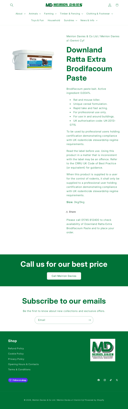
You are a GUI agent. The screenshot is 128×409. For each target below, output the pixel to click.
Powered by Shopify (94, 400)
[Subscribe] (89, 320)
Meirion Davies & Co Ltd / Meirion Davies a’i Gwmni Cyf (58, 400)
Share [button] (72, 211)
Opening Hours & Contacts (23, 364)
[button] (11, 5)
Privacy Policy (16, 359)
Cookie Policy (16, 353)
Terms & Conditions (19, 369)
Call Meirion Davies (64, 275)
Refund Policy (16, 348)
